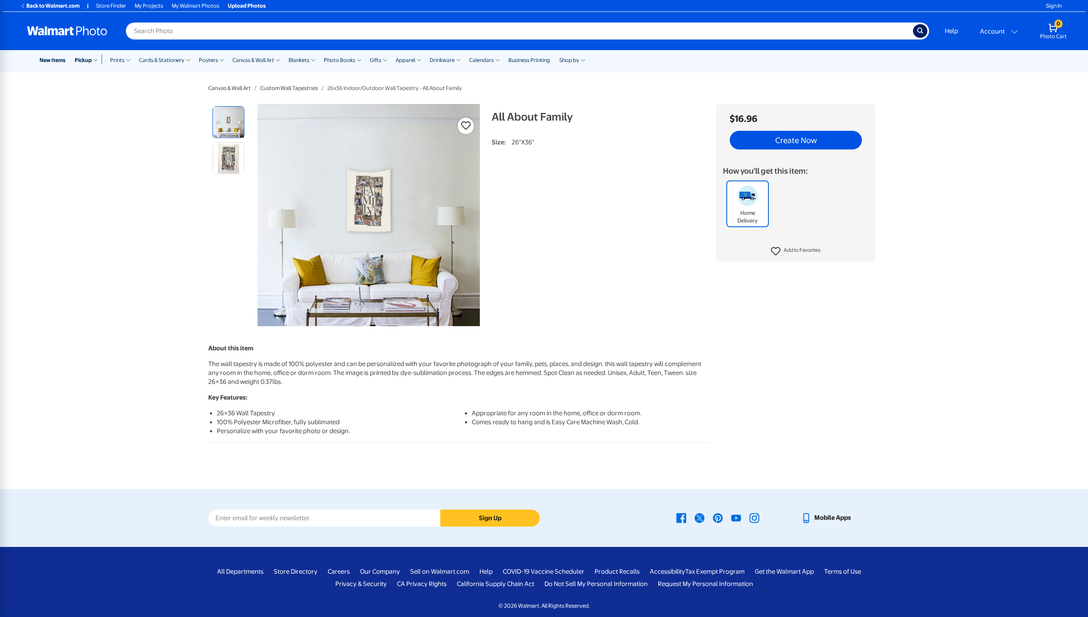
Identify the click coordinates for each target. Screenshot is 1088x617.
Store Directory (295, 571)
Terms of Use (842, 571)
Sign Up (490, 518)
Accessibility (667, 571)
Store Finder (111, 6)
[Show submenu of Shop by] (583, 59)
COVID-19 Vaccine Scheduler (543, 571)
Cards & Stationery (161, 60)
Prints (117, 60)
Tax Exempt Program (715, 571)
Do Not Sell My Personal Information (596, 584)
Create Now (796, 140)
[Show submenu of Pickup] (97, 59)
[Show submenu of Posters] (221, 59)
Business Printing (529, 60)
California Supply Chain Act (495, 584)
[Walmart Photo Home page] (67, 31)
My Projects (149, 6)
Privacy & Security (361, 584)
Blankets (299, 60)
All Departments (240, 571)
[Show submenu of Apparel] (419, 59)
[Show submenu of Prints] (128, 59)
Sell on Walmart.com (439, 571)
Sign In (1054, 6)
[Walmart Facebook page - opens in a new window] (681, 517)
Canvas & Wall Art (253, 60)
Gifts (375, 60)
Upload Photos (247, 6)
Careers (339, 571)
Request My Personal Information (705, 584)
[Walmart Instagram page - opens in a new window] (754, 517)
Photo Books (339, 60)
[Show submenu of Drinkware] (458, 59)
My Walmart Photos (195, 6)
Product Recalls (617, 571)
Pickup (83, 60)
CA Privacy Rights (422, 584)
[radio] (228, 122)
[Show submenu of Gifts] (385, 59)
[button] (796, 251)
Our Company (380, 571)
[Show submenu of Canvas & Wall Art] (277, 59)
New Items (52, 60)
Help (951, 31)
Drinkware (442, 60)
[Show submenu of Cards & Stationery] (188, 59)
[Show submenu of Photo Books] (359, 59)
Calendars (481, 60)
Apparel (405, 60)
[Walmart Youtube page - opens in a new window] (736, 517)
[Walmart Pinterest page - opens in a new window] (718, 517)
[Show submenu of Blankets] (313, 59)
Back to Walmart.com (52, 6)
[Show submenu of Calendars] (497, 59)
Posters (208, 60)
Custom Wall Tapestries (289, 88)
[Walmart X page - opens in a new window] (699, 517)
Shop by (569, 60)
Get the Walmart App (784, 571)
